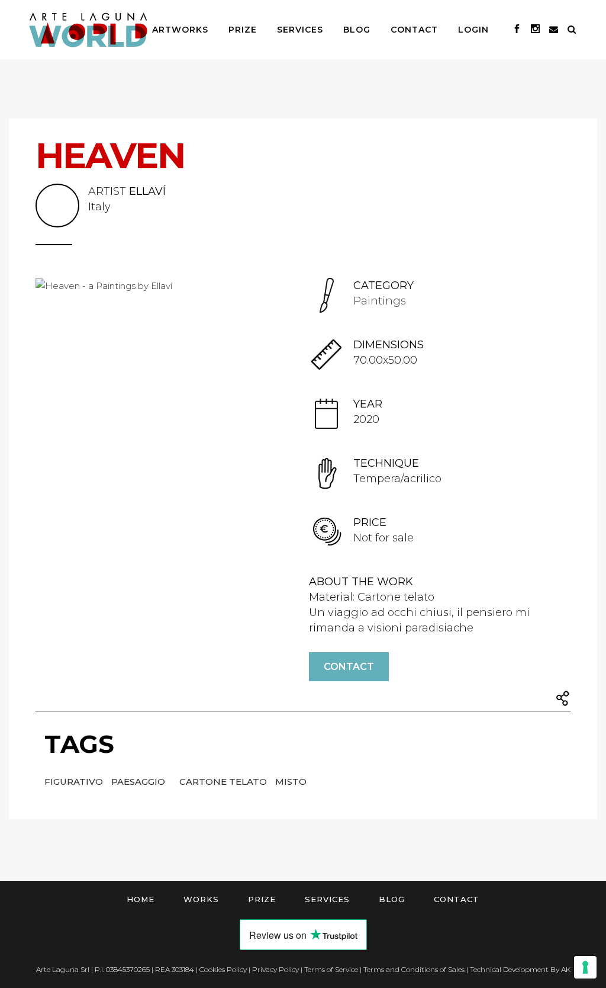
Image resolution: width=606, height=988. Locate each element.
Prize (262, 899)
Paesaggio (139, 781)
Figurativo (74, 781)
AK (565, 969)
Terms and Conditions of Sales (414, 969)
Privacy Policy (275, 969)
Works (201, 899)
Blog (392, 899)
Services (327, 899)
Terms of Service (331, 969)
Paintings (379, 300)
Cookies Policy (223, 969)
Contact (349, 666)
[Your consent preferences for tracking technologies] (585, 967)
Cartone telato (224, 781)
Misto (291, 781)
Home (140, 899)
